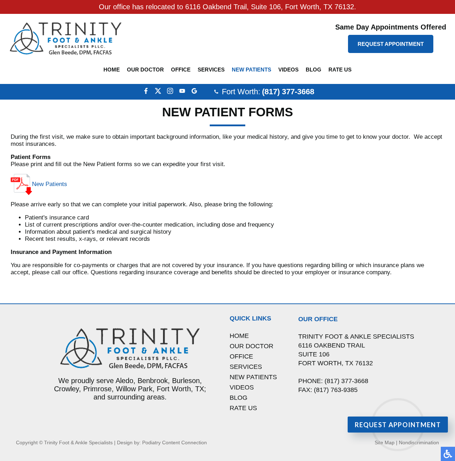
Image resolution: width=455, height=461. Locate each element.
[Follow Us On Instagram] (170, 94)
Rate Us (340, 70)
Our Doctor (145, 70)
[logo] (66, 38)
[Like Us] (146, 94)
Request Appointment (391, 44)
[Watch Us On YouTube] (182, 94)
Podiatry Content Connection (174, 442)
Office (181, 70)
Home (111, 70)
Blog (313, 70)
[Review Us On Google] (194, 94)
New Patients (251, 70)
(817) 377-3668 (288, 91)
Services (211, 70)
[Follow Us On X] (158, 94)
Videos (288, 70)
